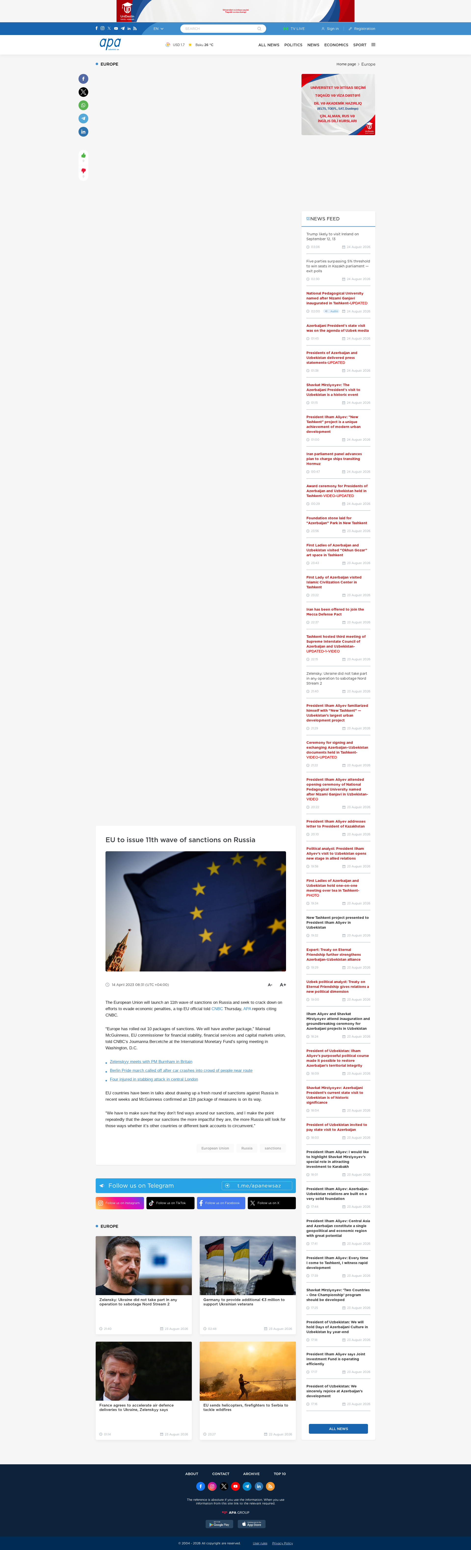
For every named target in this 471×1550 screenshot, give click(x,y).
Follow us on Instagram (122, 1203)
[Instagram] (103, 28)
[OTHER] (370, 45)
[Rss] (135, 28)
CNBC (217, 1008)
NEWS (313, 45)
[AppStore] (252, 1524)
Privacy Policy (282, 1543)
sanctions (273, 1148)
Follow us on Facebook (222, 1203)
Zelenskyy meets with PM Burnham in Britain (151, 1061)
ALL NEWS (268, 45)
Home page (346, 64)
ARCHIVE (251, 1474)
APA (247, 1008)
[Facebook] (97, 28)
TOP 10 (280, 1474)
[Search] (259, 29)
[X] (109, 28)
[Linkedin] (129, 28)
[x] (224, 1487)
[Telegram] (123, 28)
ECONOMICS (336, 45)
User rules (260, 1543)
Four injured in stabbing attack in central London (154, 1079)
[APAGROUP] (235, 1512)
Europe (368, 64)
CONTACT (220, 1474)
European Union (215, 1148)
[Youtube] (116, 28)
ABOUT (191, 1474)
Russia (246, 1148)
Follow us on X (268, 1203)
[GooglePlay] (220, 1524)
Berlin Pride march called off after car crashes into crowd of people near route (181, 1070)
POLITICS (293, 45)
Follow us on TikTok (171, 1203)
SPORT (359, 45)
